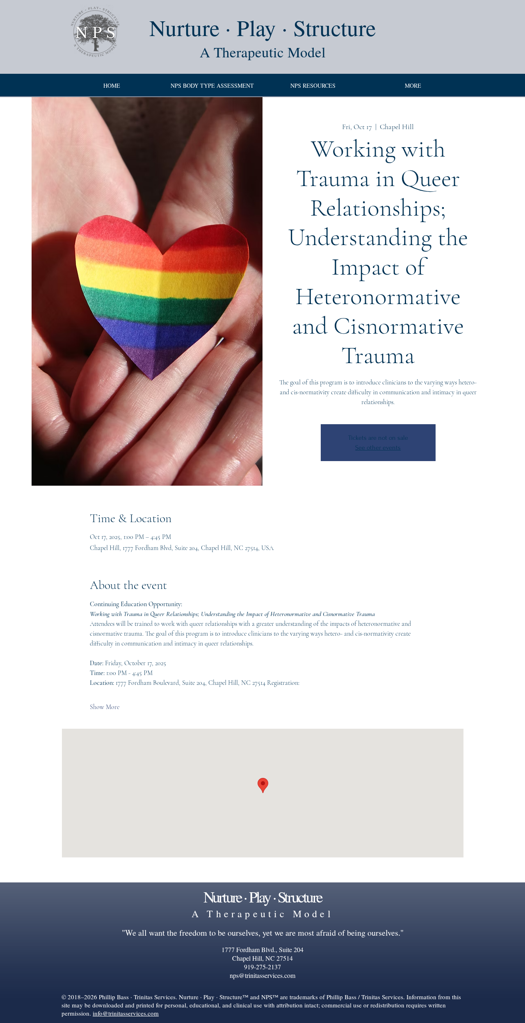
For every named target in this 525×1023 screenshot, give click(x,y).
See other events (378, 447)
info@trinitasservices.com (126, 1013)
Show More (104, 707)
